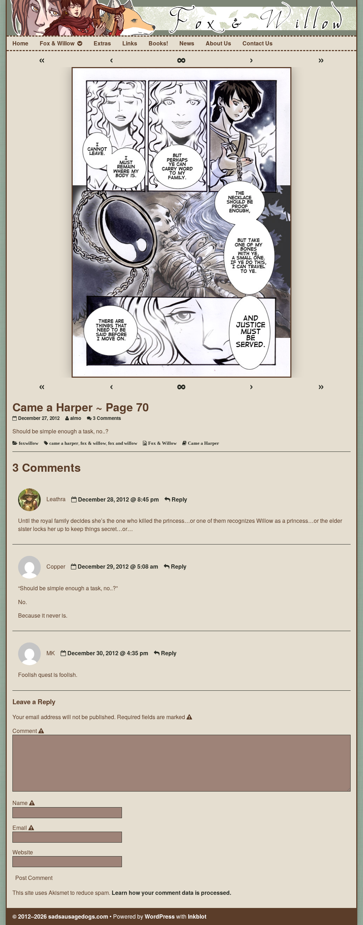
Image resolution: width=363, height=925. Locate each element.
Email (24, 828)
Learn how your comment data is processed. (171, 892)
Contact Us (257, 43)
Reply (179, 499)
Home (20, 43)
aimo (75, 418)
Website (22, 852)
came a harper (63, 443)
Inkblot (197, 916)
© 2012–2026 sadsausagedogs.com (60, 916)
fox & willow (93, 443)
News (186, 43)
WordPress (160, 916)
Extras (102, 43)
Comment (29, 731)
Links (129, 43)
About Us (218, 43)
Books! (158, 43)
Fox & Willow (57, 43)
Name (24, 803)
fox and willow (122, 443)
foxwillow (28, 443)
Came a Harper (203, 443)
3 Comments (107, 418)
